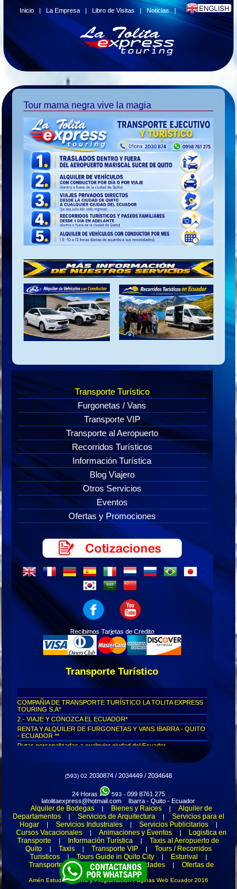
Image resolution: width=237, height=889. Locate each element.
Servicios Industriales (89, 824)
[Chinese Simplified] (132, 588)
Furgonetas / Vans (112, 405)
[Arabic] (112, 588)
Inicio (27, 10)
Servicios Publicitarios (173, 824)
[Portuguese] (172, 575)
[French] (52, 575)
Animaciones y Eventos (135, 833)
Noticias (158, 10)
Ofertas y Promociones (112, 516)
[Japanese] (193, 575)
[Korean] (92, 588)
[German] (72, 575)
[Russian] (152, 575)
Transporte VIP (112, 419)
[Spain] (92, 575)
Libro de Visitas (113, 10)
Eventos (112, 502)
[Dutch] (132, 575)
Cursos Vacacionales (49, 833)
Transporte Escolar (58, 865)
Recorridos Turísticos (112, 447)
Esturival (184, 857)
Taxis (67, 849)
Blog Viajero (112, 474)
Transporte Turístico (112, 391)
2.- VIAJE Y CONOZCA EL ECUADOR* (72, 719)
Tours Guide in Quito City (115, 857)
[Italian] (112, 575)
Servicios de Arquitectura (116, 816)
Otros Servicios (112, 488)
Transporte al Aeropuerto (112, 433)
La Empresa (63, 10)
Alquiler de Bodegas (62, 808)
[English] (31, 575)
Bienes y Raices (136, 808)
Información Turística (111, 461)
